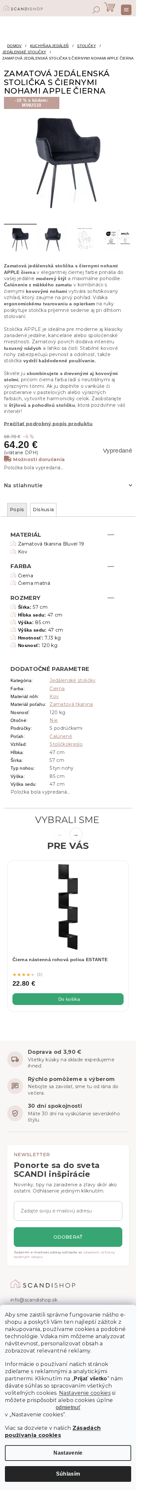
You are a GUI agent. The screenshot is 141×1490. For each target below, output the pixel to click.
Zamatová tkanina (71, 704)
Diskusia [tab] (43, 509)
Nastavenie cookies (85, 1393)
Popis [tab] (17, 509)
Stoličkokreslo (66, 744)
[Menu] (126, 9)
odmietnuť (68, 1407)
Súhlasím (68, 1474)
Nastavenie (67, 1453)
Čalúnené (61, 736)
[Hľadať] (96, 9)
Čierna (57, 688)
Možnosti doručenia (39, 459)
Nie (54, 720)
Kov (54, 696)
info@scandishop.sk (33, 1300)
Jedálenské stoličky (72, 680)
